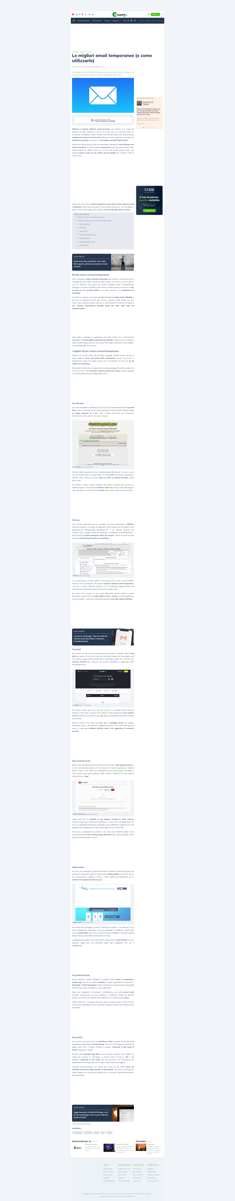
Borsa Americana (138, 1175)
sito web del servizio (101, 710)
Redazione (151, 1169)
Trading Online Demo (124, 1169)
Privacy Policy (152, 1178)
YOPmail (82, 228)
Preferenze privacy (153, 1181)
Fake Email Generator (87, 235)
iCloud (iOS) (83, 245)
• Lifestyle (160, 21)
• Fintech (147, 21)
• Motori (141, 21)
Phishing (88, 1132)
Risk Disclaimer (152, 1172)
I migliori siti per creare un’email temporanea (94, 221)
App (97, 1132)
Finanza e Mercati (138, 1165)
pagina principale (114, 485)
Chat (110, 1132)
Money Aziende (108, 1175)
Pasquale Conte (78, 67)
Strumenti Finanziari (124, 1165)
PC (103, 1132)
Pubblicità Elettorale (109, 1181)
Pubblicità (106, 1178)
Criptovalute (121, 1178)
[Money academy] (128, 20)
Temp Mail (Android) (87, 242)
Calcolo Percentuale (124, 1181)
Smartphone (78, 1132)
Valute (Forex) (137, 1181)
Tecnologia (75, 52)
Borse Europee (137, 1172)
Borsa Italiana (137, 1169)
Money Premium (108, 1172)
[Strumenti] (131, 20)
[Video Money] (135, 20)
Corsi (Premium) (123, 1172)
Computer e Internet (86, 52)
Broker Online (122, 1175)
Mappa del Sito (107, 1169)
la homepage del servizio (110, 581)
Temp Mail (83, 231)
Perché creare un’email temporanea (91, 217)
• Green (153, 21)
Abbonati (155, 14)
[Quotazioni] (125, 20)
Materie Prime (137, 1178)
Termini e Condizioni (153, 1175)
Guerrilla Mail (84, 224)
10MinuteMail (84, 238)
